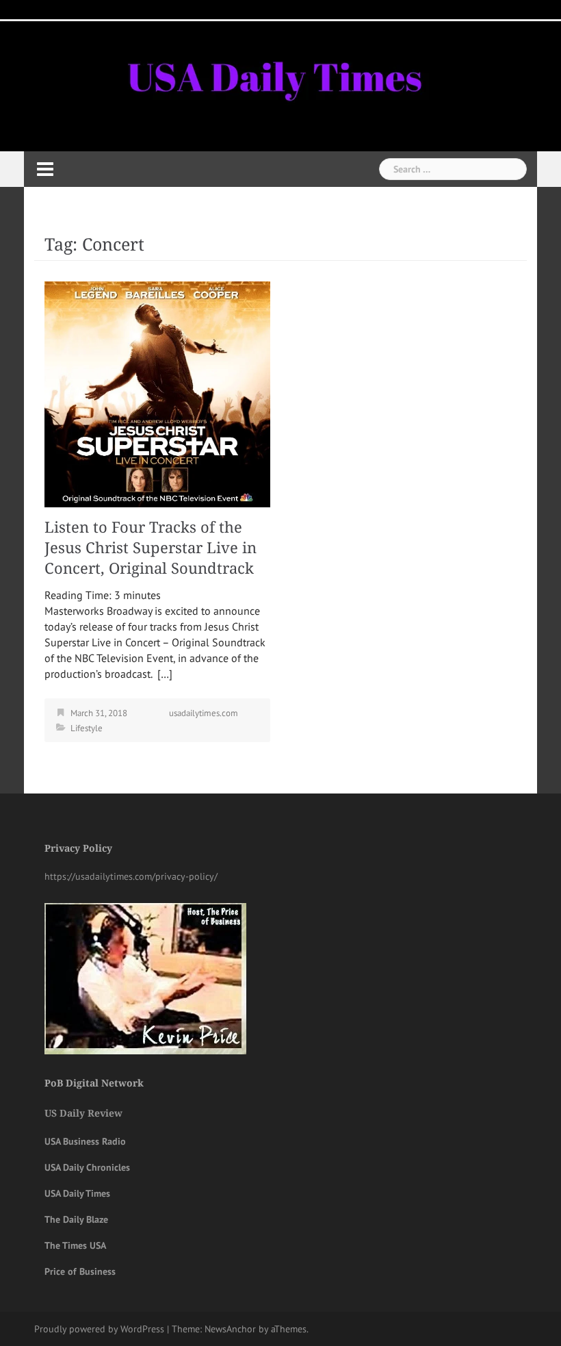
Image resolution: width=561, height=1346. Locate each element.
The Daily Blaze (76, 1219)
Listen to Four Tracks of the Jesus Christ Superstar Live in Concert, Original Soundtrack (150, 548)
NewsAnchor (230, 1329)
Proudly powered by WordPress (99, 1329)
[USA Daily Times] (273, 74)
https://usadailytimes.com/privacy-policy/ (131, 876)
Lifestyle (86, 728)
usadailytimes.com (203, 713)
